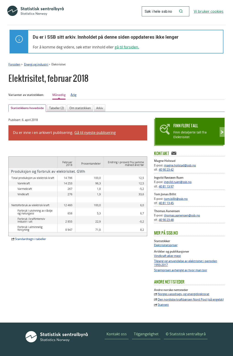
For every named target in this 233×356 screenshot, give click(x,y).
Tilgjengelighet (146, 333)
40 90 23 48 (166, 220)
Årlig (73, 95)
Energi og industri (36, 64)
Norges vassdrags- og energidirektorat (183, 294)
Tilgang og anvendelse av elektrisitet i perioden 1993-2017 (185, 263)
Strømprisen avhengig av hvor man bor (180, 270)
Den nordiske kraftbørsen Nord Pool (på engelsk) (191, 299)
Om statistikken (80, 108)
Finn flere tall (185, 125)
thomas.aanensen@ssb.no (182, 215)
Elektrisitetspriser (165, 245)
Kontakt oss (116, 333)
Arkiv (99, 108)
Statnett (163, 305)
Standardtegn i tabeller (30, 239)
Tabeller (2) (56, 108)
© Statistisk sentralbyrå (186, 333)
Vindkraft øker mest (167, 256)
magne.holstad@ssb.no (180, 165)
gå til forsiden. (127, 47)
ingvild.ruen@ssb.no (178, 182)
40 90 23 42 (166, 170)
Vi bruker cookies (208, 11)
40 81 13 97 (166, 186)
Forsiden (14, 64)
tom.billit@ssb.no (176, 199)
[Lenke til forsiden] (35, 11)
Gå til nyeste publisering (95, 132)
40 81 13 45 (166, 203)
